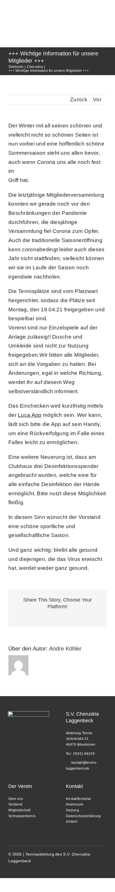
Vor (97, 99)
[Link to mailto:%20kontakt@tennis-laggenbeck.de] (67, 762)
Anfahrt (71, 822)
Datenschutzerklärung (83, 816)
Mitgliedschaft (19, 810)
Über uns (15, 799)
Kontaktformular (78, 799)
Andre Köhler (65, 648)
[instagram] (10, 870)
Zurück (78, 99)
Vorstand (15, 804)
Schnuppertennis (21, 816)
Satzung (72, 810)
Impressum (74, 804)
